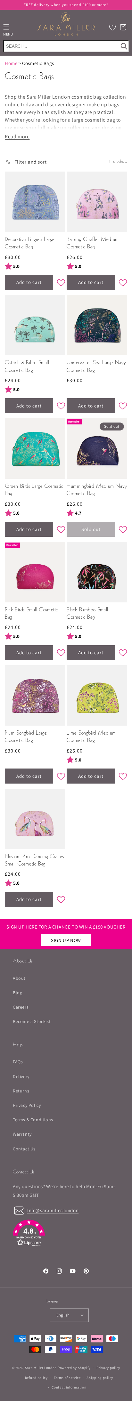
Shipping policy (100, 1377)
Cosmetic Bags (38, 63)
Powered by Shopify (74, 1367)
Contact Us (24, 1149)
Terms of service (67, 1377)
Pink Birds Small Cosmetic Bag (31, 613)
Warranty (22, 1134)
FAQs (18, 1062)
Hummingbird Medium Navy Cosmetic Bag (97, 490)
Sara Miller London (41, 1367)
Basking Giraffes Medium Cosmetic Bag (93, 243)
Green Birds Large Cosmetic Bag (34, 490)
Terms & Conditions (33, 1120)
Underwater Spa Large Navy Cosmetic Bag (96, 366)
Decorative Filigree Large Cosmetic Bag (30, 243)
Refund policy (36, 1377)
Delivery (21, 1076)
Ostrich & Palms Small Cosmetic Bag (27, 366)
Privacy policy (108, 1367)
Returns (21, 1091)
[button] (123, 27)
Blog (17, 992)
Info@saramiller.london (52, 1210)
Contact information (69, 1387)
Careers (21, 1007)
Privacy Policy (27, 1105)
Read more (17, 136)
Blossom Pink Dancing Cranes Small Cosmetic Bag (34, 860)
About (19, 978)
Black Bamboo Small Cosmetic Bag (87, 613)
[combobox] (66, 46)
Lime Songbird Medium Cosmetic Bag (91, 737)
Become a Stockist (32, 1021)
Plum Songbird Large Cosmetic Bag (26, 737)
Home (11, 63)
